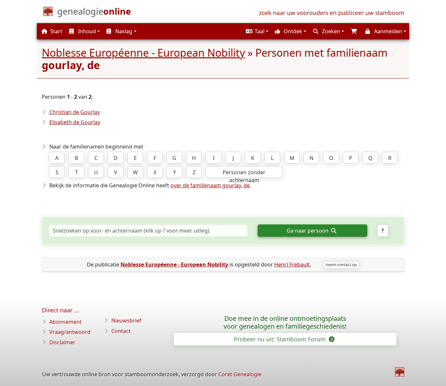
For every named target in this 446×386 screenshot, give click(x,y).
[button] (256, 31)
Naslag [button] (123, 31)
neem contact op (341, 264)
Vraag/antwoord (69, 332)
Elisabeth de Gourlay (74, 122)
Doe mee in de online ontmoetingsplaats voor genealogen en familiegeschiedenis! (285, 322)
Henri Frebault (292, 264)
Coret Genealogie (240, 374)
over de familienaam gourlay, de (210, 185)
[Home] (399, 372)
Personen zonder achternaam (244, 173)
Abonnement (65, 321)
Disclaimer (62, 342)
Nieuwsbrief (126, 320)
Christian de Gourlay (74, 112)
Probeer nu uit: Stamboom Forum (280, 339)
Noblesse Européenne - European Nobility (143, 53)
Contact (121, 331)
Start (55, 31)
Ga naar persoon (308, 230)
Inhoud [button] (86, 31)
